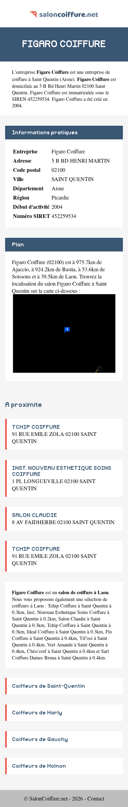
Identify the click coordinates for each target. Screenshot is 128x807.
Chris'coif (36, 651)
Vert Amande (60, 644)
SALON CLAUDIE (34, 515)
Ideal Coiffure (40, 631)
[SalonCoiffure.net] (64, 13)
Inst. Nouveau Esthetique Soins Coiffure (66, 612)
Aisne (67, 79)
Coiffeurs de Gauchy (40, 739)
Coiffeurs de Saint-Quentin (48, 686)
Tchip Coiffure (62, 605)
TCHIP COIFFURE (36, 427)
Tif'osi (86, 638)
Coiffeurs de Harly (37, 712)
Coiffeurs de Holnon (39, 766)
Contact (95, 798)
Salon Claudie (72, 618)
